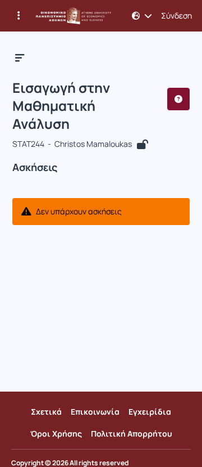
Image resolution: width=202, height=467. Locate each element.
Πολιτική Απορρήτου (131, 433)
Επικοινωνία (95, 411)
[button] (142, 16)
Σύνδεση (176, 15)
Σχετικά (46, 411)
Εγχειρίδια (149, 411)
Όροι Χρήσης (56, 433)
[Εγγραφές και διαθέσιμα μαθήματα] (18, 15)
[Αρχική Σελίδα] (73, 16)
